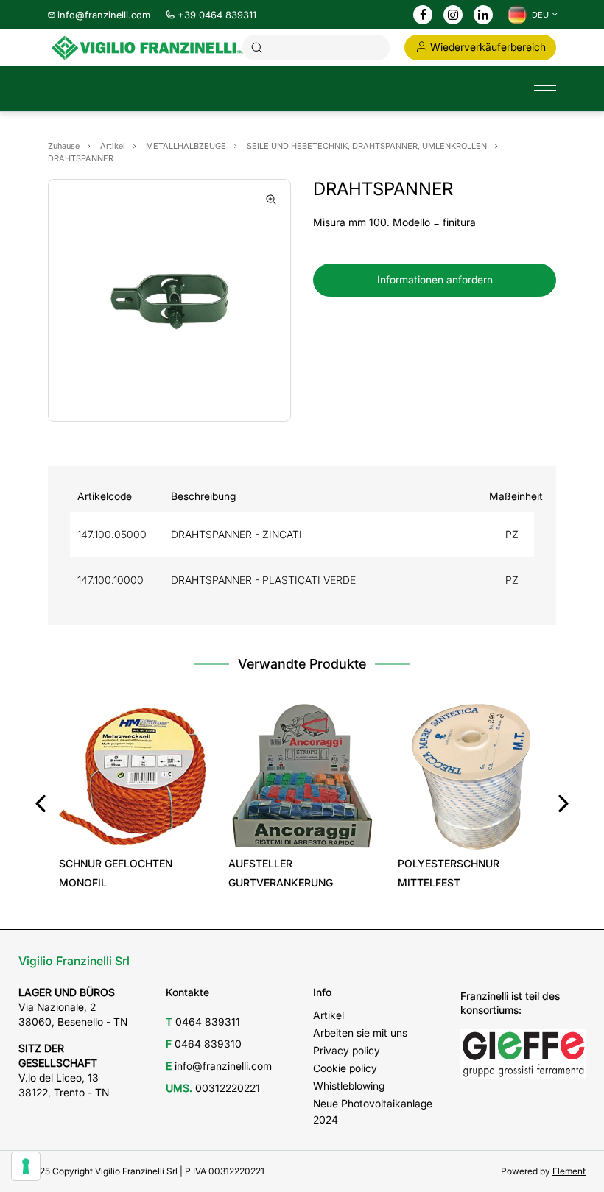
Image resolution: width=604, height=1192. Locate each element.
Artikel (328, 1015)
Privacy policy (346, 1050)
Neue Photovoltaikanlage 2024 (372, 1111)
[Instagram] (453, 15)
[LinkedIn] (483, 15)
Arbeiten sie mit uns (360, 1032)
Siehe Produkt (132, 829)
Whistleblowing (348, 1085)
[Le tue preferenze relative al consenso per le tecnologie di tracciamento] (26, 1166)
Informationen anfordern (435, 279)
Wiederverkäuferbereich (488, 46)
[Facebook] (423, 15)
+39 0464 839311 (217, 15)
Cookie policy (345, 1068)
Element (569, 1171)
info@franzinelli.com (103, 15)
